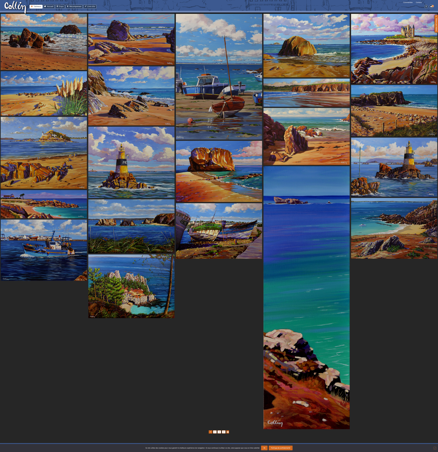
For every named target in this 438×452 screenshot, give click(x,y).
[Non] (435, 448)
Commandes (408, 2)
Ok (264, 448)
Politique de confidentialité (280, 448)
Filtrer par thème (436, 24)
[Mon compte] (426, 6)
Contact (419, 2)
